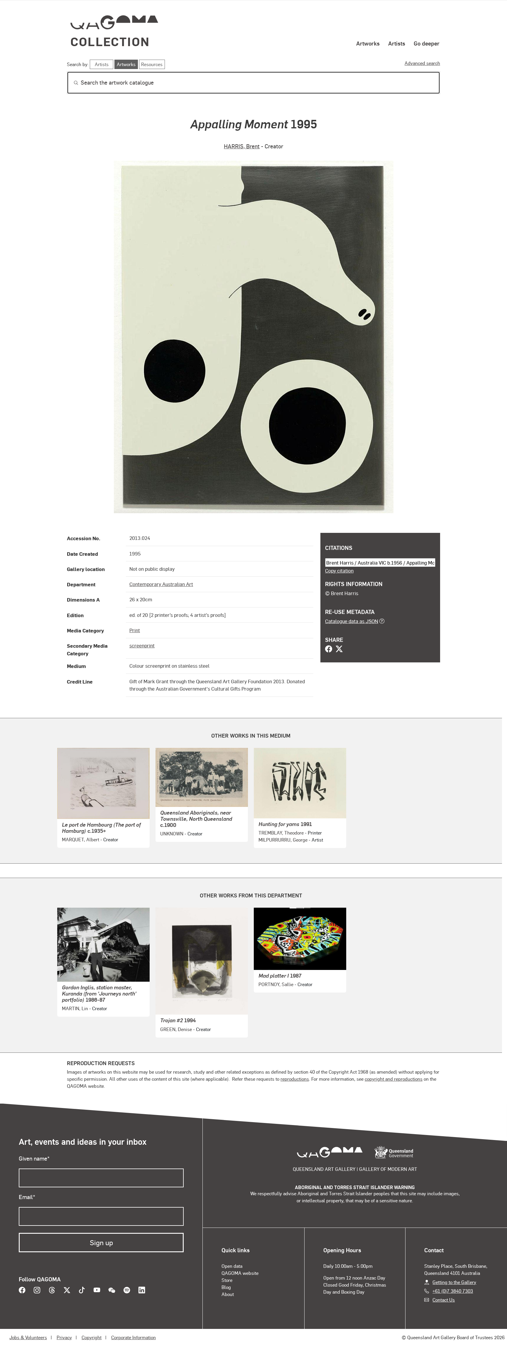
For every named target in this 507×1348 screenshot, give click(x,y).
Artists (396, 43)
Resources (152, 64)
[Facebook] (328, 649)
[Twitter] (339, 649)
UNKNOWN (171, 833)
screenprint (142, 645)
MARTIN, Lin (75, 1008)
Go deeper (427, 43)
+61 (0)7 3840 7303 (452, 1291)
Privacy (64, 1337)
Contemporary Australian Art (161, 584)
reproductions (294, 1079)
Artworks (368, 43)
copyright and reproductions (393, 1079)
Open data (232, 1266)
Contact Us (443, 1300)
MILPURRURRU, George (282, 840)
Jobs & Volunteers (28, 1337)
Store (227, 1280)
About (228, 1294)
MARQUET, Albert (80, 839)
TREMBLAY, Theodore (281, 833)
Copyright (92, 1337)
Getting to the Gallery (454, 1282)
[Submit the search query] (71, 83)
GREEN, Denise (176, 1029)
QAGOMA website (240, 1273)
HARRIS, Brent (242, 146)
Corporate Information (133, 1337)
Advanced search (422, 63)
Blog (226, 1287)
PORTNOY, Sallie (275, 984)
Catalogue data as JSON (351, 621)
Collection (110, 41)
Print (134, 630)
